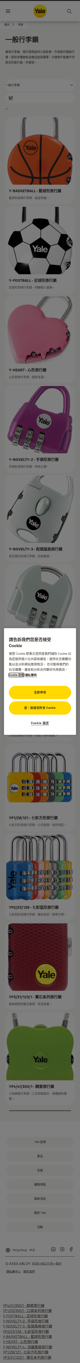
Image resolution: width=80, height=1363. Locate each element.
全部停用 (40, 692)
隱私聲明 (31, 675)
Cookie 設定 (40, 723)
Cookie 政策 (16, 675)
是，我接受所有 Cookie (40, 708)
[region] (40, 681)
